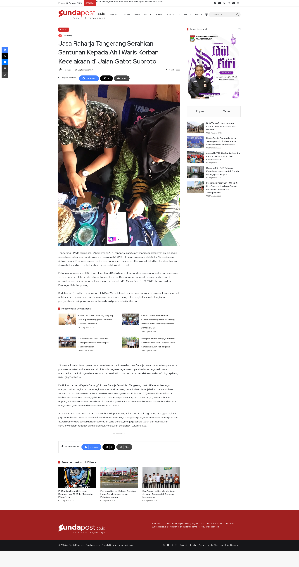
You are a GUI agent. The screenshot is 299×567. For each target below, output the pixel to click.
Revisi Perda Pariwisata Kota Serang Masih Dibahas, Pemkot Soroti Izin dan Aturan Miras (222, 141)
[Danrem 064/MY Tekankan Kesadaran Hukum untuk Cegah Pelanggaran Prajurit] (195, 172)
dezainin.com (127, 545)
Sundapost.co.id (93, 545)
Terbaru (227, 111)
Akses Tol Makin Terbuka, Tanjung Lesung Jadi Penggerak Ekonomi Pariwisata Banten (95, 319)
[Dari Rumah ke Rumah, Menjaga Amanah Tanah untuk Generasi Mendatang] (161, 477)
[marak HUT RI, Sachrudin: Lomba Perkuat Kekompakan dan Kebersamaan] (195, 157)
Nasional (114, 15)
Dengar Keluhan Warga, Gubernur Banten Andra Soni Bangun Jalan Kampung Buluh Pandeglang (158, 342)
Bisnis (137, 15)
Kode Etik (224, 545)
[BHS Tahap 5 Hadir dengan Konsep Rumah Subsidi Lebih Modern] (195, 127)
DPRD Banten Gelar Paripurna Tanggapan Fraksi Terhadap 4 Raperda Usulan (93, 342)
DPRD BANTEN (185, 15)
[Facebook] (5, 50)
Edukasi (170, 15)
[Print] (5, 75)
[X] (5, 56)
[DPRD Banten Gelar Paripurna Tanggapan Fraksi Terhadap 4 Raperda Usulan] (67, 342)
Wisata (198, 15)
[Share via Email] (5, 68)
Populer (200, 111)
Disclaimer (235, 545)
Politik (147, 15)
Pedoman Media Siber (208, 545)
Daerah (126, 15)
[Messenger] (5, 62)
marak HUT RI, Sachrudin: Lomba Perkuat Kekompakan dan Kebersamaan (223, 156)
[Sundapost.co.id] (81, 15)
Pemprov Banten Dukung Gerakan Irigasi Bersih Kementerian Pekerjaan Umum (118, 494)
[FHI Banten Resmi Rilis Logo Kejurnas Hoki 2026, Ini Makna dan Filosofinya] (77, 477)
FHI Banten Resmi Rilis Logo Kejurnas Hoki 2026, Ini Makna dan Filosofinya (75, 494)
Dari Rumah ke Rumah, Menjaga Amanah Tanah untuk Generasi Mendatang (158, 494)
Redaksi (67, 70)
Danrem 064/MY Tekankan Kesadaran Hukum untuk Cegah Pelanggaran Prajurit (133, 1)
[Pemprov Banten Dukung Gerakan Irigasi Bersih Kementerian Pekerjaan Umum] (119, 477)
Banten (63, 29)
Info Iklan (192, 545)
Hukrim (159, 15)
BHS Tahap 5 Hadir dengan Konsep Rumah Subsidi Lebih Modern (221, 126)
